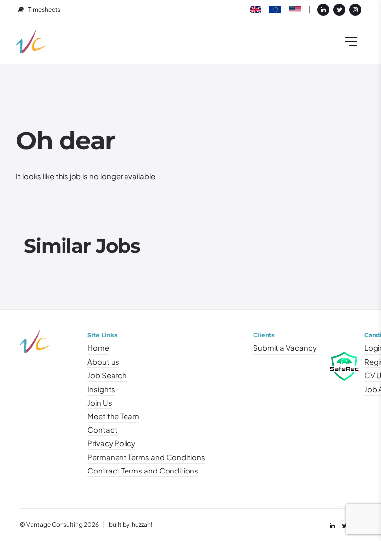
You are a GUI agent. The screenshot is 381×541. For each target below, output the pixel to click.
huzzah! (142, 524)
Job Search (107, 375)
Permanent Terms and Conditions (146, 457)
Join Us (99, 402)
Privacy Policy (111, 443)
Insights (101, 389)
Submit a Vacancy (285, 347)
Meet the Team (113, 416)
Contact (102, 429)
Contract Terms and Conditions (142, 470)
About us (103, 361)
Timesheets (44, 10)
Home (98, 347)
